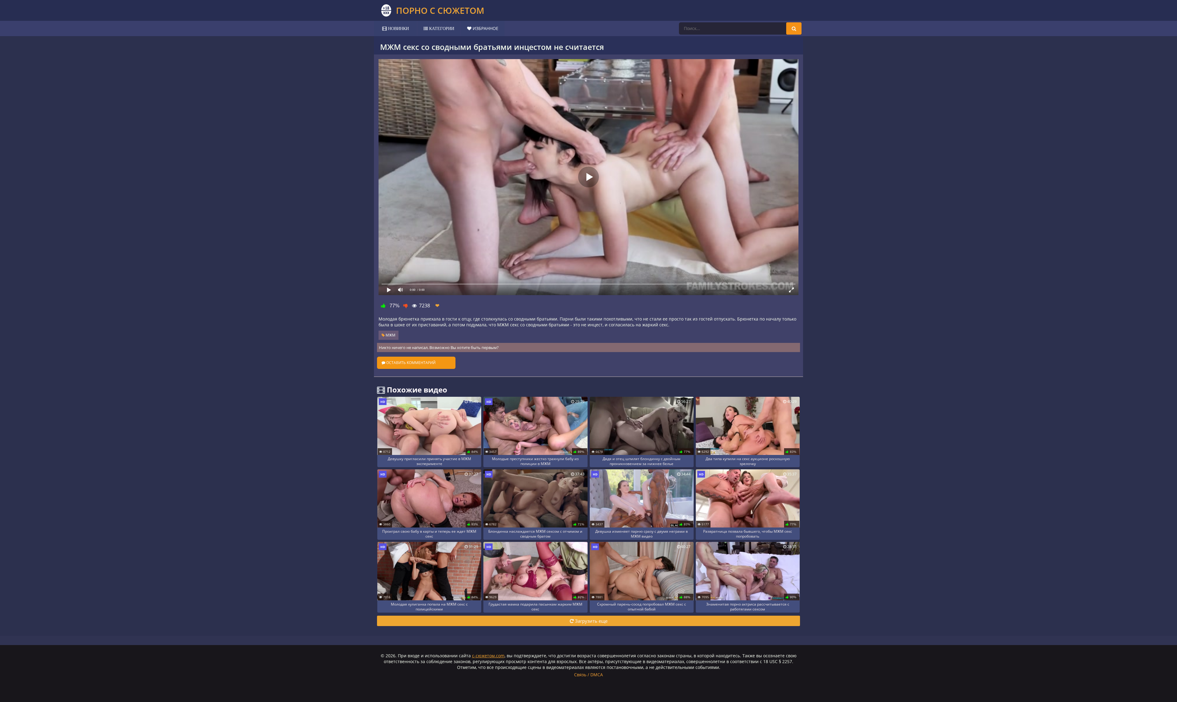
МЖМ (390, 335)
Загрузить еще (591, 621)
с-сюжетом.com (488, 656)
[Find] (794, 28)
